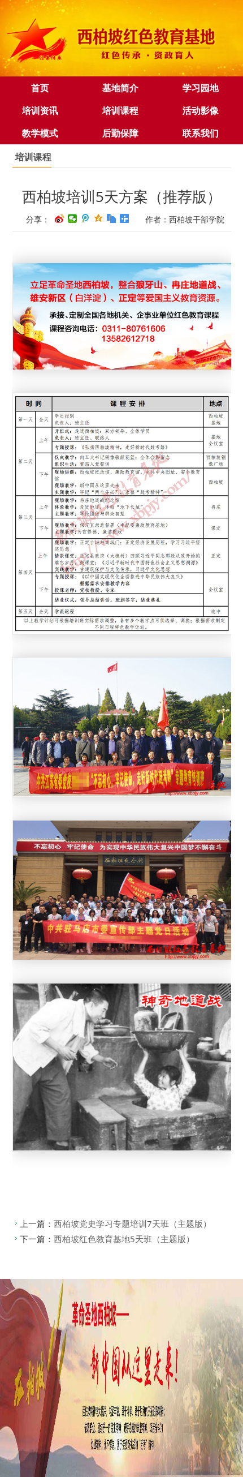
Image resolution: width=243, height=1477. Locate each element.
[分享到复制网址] (111, 218)
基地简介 (120, 87)
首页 (40, 87)
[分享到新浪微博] (59, 218)
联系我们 (201, 133)
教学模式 (40, 133)
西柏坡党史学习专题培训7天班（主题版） (132, 1223)
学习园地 (201, 87)
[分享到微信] (72, 218)
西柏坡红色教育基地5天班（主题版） (124, 1238)
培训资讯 (40, 110)
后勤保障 (120, 133)
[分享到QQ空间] (98, 218)
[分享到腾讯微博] (85, 218)
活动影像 (201, 110)
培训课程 (120, 110)
